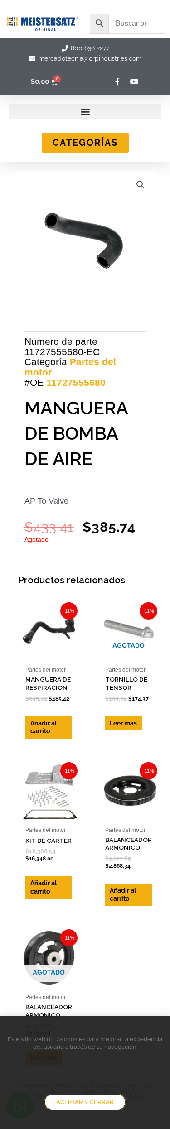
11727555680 (76, 382)
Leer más (123, 723)
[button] (85, 111)
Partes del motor (70, 366)
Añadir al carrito (43, 727)
